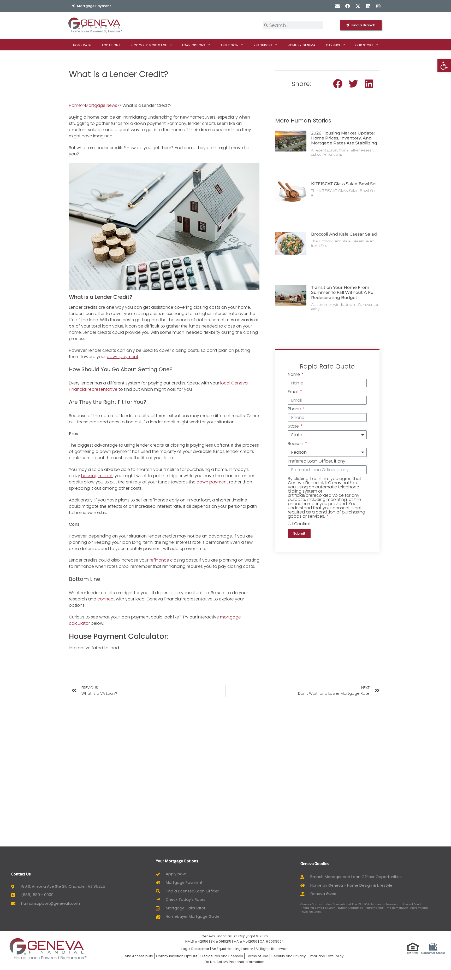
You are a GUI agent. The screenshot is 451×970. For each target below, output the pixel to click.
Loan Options (193, 45)
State (294, 426)
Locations (111, 45)
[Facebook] (348, 6)
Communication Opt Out (176, 956)
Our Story (364, 45)
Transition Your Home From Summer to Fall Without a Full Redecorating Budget (343, 292)
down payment (122, 357)
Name (294, 374)
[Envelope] (337, 6)
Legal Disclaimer (195, 948)
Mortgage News (101, 105)
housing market (97, 476)
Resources (263, 45)
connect (106, 599)
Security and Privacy (288, 956)
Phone (295, 409)
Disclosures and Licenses (221, 956)
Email (293, 392)
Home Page (82, 45)
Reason (296, 444)
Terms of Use (257, 956)
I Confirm (301, 524)
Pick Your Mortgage (149, 45)
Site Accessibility (139, 956)
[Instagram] (378, 6)
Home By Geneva (302, 45)
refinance (159, 560)
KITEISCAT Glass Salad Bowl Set (344, 183)
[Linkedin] (368, 6)
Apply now (230, 45)
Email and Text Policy (326, 956)
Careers (333, 45)
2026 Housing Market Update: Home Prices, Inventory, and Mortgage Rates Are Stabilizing (344, 138)
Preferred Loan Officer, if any (316, 461)
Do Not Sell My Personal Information (234, 962)
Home (75, 105)
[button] (337, 84)
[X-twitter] (358, 6)
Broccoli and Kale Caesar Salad (344, 234)
